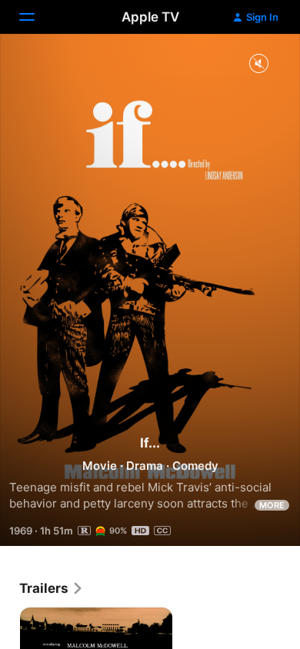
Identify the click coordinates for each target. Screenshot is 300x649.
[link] (51, 588)
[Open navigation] (36, 17)
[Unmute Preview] (258, 64)
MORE (272, 505)
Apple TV (150, 17)
